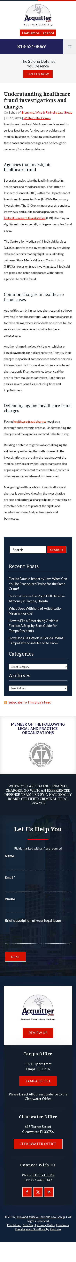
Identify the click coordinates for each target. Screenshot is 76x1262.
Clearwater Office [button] (38, 1144)
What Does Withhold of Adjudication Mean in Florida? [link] (36, 611)
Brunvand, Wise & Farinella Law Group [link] (46, 112)
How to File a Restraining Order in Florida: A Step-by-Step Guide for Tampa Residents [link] (33, 626)
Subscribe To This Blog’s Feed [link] (29, 702)
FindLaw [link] (55, 1229)
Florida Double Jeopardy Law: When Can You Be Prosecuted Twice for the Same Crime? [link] (38, 584)
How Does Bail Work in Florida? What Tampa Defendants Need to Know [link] (36, 640)
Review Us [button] (38, 1033)
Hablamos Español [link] (38, 32)
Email (10, 877)
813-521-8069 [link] (31, 46)
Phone (10, 899)
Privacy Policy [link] (46, 1225)
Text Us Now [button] (38, 74)
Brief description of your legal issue (33, 920)
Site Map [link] (28, 1225)
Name (9, 856)
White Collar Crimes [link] (37, 118)
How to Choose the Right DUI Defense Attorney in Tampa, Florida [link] (37, 598)
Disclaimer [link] (14, 1225)
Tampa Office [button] (38, 1081)
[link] (38, 15)
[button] (69, 47)
